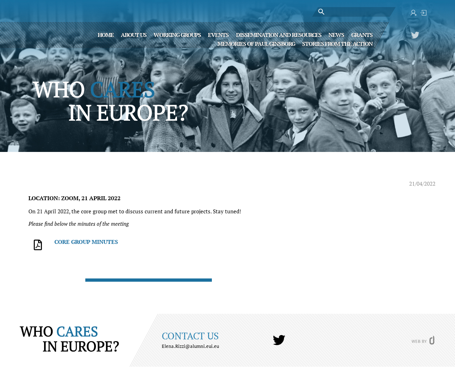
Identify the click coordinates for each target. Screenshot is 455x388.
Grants (362, 34)
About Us (133, 34)
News (336, 34)
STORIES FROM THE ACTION (337, 43)
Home (106, 34)
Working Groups (177, 34)
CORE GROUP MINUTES (86, 242)
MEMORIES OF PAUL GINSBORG (256, 43)
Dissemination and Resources (278, 34)
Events (218, 34)
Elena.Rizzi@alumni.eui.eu (190, 346)
